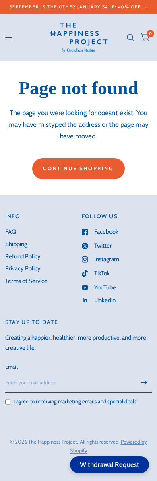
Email (11, 366)
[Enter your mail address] (144, 382)
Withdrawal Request (109, 464)
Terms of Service (26, 281)
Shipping (16, 244)
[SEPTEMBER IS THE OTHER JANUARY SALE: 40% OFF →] (79, 7)
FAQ (11, 231)
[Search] (130, 37)
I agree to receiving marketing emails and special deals (75, 401)
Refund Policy (23, 256)
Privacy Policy (23, 268)
